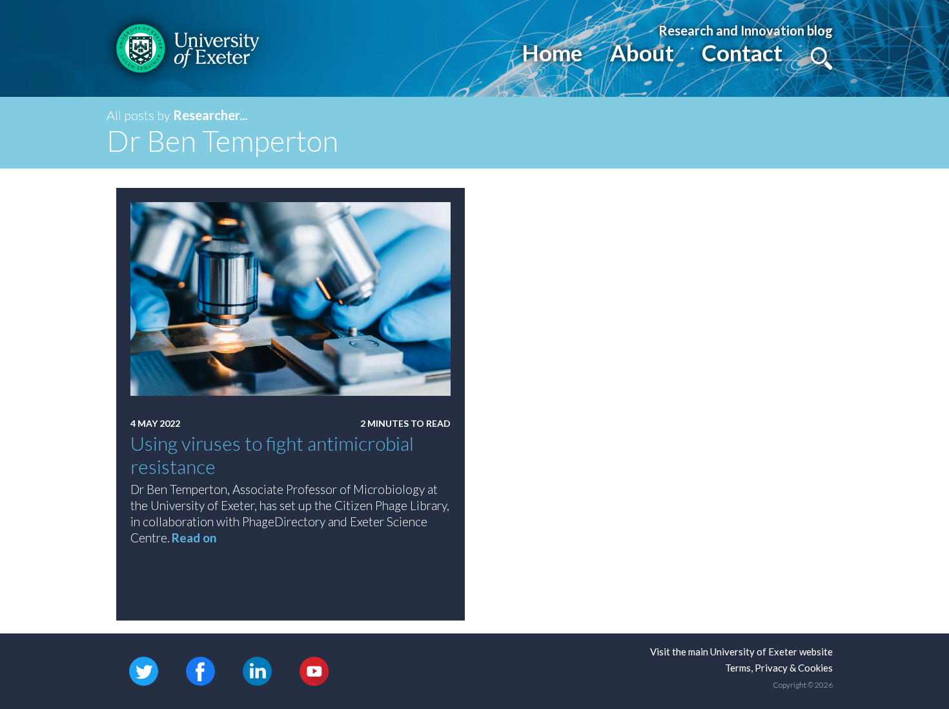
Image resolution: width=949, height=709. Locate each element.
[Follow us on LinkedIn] (257, 670)
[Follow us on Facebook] (200, 670)
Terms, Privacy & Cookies (779, 667)
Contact (742, 52)
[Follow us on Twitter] (143, 670)
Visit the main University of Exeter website (741, 651)
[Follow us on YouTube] (314, 670)
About (642, 52)
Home (552, 52)
